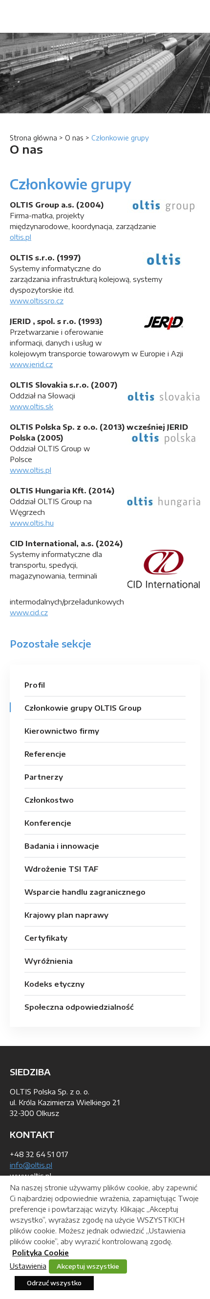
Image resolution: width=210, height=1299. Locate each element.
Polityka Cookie (40, 1253)
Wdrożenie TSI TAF (61, 868)
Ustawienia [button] (28, 1265)
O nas (74, 138)
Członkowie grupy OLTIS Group (83, 707)
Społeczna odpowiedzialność (79, 1006)
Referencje (45, 753)
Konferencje (47, 822)
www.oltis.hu (32, 522)
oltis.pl (20, 236)
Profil (34, 684)
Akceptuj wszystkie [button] (88, 1266)
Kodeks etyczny (54, 983)
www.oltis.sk (31, 406)
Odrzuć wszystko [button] (54, 1283)
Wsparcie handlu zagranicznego (85, 891)
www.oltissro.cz (36, 300)
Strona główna (33, 138)
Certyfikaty (45, 937)
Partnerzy (43, 776)
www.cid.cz (29, 612)
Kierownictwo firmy (61, 730)
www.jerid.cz (31, 364)
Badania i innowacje (61, 845)
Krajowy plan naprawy (66, 914)
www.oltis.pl (30, 469)
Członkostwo (49, 799)
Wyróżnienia (48, 960)
